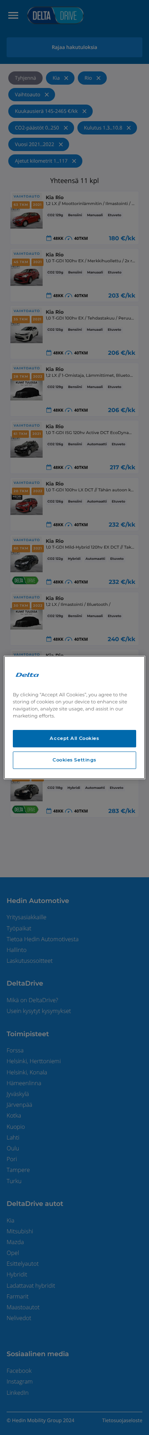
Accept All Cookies (74, 738)
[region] (74, 717)
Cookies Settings (74, 760)
